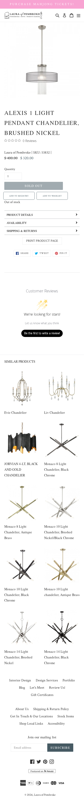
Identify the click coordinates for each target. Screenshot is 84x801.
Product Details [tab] (20, 215)
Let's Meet (37, 687)
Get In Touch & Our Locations (31, 716)
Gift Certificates (42, 695)
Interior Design (20, 680)
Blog (22, 687)
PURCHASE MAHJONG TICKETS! (42, 4)
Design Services (47, 680)
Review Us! (57, 687)
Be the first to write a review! (42, 333)
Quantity (9, 169)
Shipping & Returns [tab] (22, 231)
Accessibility (56, 723)
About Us (22, 709)
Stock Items (65, 716)
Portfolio (69, 680)
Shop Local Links (31, 723)
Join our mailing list (42, 737)
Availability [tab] (17, 223)
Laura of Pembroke (17, 152)
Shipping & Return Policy (51, 709)
